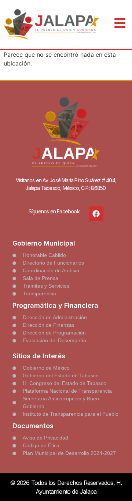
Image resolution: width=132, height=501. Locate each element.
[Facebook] (96, 213)
